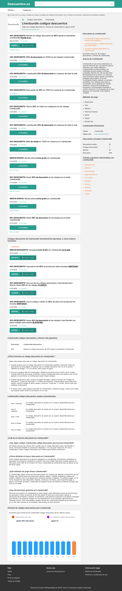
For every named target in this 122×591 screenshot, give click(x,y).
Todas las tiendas (14, 581)
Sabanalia (88, 191)
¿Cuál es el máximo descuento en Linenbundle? (97, 49)
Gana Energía (89, 171)
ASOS (10, 571)
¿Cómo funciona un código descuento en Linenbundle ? (99, 44)
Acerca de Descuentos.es (55, 571)
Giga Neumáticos (91, 174)
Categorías (27, 10)
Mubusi (87, 184)
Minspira (88, 181)
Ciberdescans (90, 165)
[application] (44, 541)
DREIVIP (88, 168)
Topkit (87, 194)
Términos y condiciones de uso (96, 575)
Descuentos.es (19, 4)
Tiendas (11, 10)
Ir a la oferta (23, 65)
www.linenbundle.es (102, 134)
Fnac (9, 575)
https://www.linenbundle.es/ (30, 29)
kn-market (88, 178)
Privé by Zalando (14, 578)
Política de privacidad (93, 571)
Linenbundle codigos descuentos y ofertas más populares (97, 39)
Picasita (87, 187)
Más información (14, 50)
